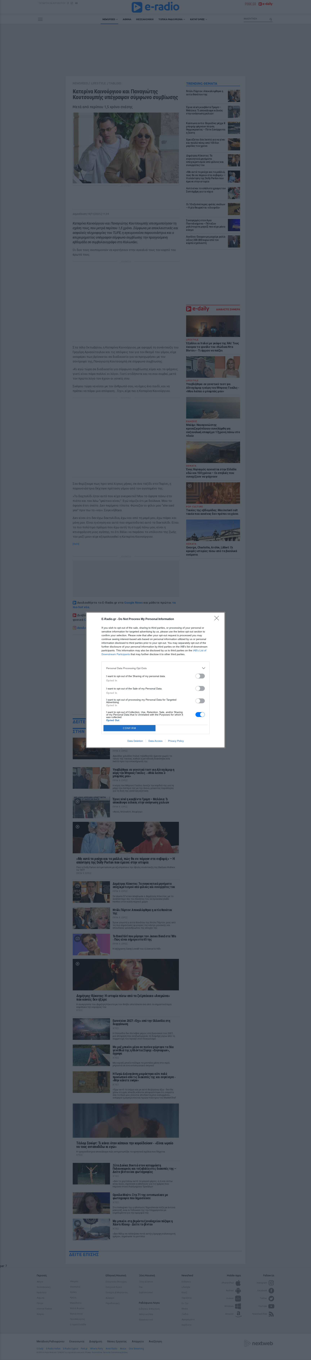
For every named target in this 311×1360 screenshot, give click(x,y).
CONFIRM (129, 728)
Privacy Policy (176, 740)
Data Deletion (135, 740)
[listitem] (155, 668)
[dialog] (155, 680)
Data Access (155, 740)
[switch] (200, 676)
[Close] (217, 619)
